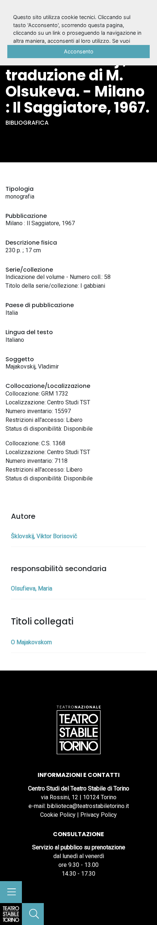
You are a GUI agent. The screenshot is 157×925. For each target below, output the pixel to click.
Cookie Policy (58, 814)
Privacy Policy (98, 814)
